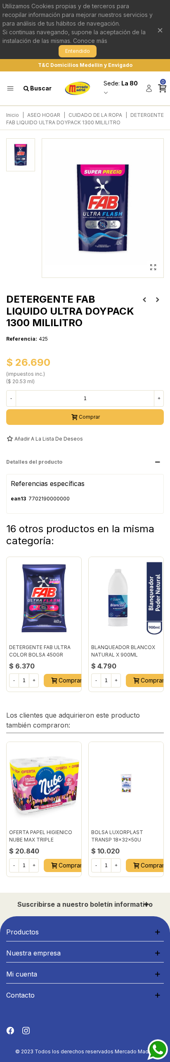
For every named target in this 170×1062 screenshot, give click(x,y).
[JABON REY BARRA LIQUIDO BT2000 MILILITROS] (157, 300)
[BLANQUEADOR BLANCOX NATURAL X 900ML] (126, 598)
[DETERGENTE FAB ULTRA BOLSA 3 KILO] (144, 300)
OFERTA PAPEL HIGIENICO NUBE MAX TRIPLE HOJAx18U (40, 839)
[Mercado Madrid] (77, 88)
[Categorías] (10, 88)
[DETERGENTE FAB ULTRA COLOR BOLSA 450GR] (44, 598)
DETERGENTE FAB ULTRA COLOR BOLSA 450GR (40, 651)
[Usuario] (149, 88)
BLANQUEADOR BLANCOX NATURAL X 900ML (123, 651)
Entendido (77, 51)
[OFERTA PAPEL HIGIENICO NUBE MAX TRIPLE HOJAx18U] (44, 783)
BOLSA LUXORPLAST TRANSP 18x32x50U (117, 836)
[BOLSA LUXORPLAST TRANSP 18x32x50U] (126, 783)
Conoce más (90, 40)
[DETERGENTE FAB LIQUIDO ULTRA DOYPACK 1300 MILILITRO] (153, 267)
